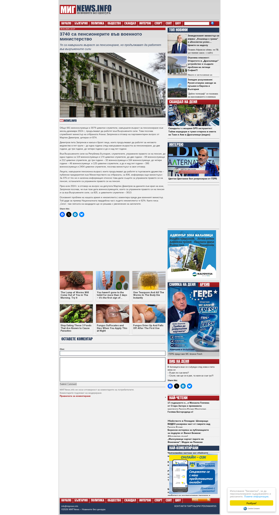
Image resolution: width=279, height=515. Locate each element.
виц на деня (179, 361)
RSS (214, 506)
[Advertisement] (167, 10)
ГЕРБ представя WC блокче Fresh (185, 354)
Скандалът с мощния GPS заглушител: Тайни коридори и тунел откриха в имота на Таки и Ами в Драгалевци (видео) (192, 131)
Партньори (194, 506)
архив (205, 284)
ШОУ (178, 23)
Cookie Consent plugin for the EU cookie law (251, 508)
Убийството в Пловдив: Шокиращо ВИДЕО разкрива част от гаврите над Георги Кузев (189, 424)
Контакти (180, 506)
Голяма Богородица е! (180, 412)
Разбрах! (252, 503)
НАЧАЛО (66, 23)
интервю (176, 145)
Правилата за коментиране (75, 396)
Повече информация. (256, 496)
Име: (62, 349)
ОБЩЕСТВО (114, 23)
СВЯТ (169, 23)
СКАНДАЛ (130, 23)
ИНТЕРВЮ (145, 23)
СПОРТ (158, 23)
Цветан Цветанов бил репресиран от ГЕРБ (192, 178)
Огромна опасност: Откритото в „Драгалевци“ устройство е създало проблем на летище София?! (203, 63)
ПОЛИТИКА (97, 23)
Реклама (206, 506)
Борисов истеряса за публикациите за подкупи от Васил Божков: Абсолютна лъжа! (188, 433)
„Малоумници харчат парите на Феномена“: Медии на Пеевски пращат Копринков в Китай (186, 442)
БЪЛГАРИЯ (81, 23)
